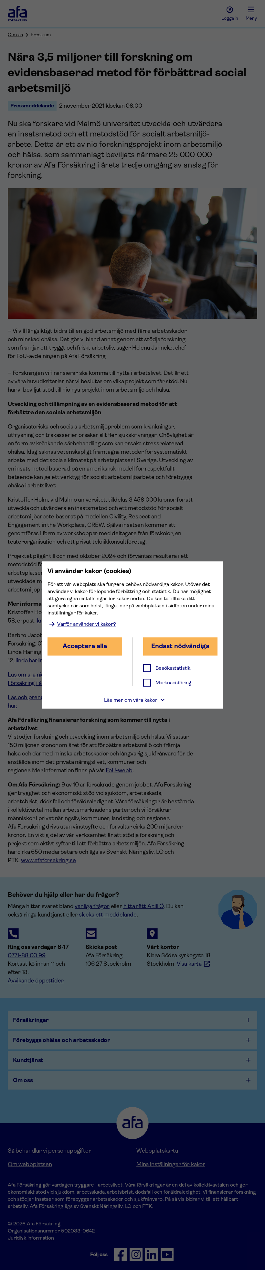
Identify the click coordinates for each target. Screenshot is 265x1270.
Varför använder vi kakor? (86, 624)
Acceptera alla (85, 646)
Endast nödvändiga (180, 646)
